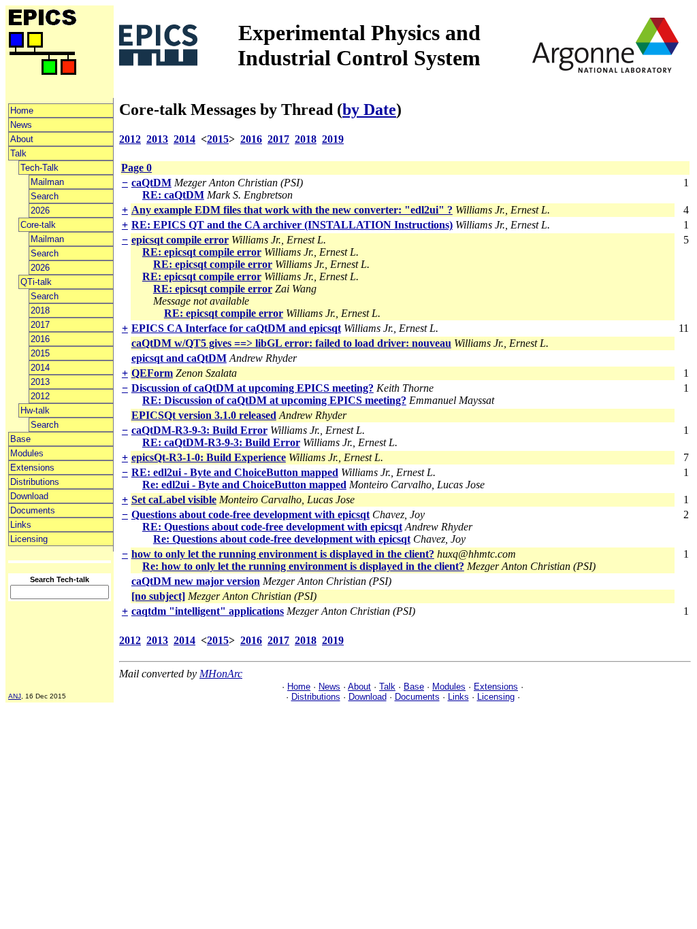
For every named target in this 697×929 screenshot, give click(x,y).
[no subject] (158, 596)
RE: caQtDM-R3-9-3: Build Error (221, 442)
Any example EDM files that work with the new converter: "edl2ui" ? (292, 210)
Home (21, 110)
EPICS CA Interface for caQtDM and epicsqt (236, 328)
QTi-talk (36, 282)
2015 (40, 353)
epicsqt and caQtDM (179, 358)
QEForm (152, 373)
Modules (27, 453)
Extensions (32, 467)
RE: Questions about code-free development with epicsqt (272, 527)
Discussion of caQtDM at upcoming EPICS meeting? (252, 388)
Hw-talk (35, 410)
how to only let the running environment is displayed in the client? (282, 554)
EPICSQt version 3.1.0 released (203, 415)
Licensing (29, 539)
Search (45, 196)
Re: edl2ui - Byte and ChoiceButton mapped (244, 484)
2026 (40, 210)
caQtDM (151, 182)
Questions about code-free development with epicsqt (250, 514)
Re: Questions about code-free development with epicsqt (281, 539)
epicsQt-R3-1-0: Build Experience (208, 457)
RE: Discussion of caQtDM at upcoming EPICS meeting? (274, 400)
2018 (40, 310)
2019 (333, 139)
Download (29, 496)
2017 (40, 325)
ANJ (14, 696)
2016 (40, 339)
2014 (40, 367)
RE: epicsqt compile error (201, 252)
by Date (369, 109)
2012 (40, 396)
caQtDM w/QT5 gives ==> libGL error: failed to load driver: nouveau (291, 343)
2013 (40, 382)
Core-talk (38, 225)
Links (20, 525)
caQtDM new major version (195, 581)
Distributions (34, 482)
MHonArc (220, 673)
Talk (18, 153)
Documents (32, 510)
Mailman (47, 182)
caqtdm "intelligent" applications (207, 611)
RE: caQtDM (173, 195)
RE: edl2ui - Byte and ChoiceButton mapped (234, 472)
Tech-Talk (39, 168)
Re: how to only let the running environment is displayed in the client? (303, 566)
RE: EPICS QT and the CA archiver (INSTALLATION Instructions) (292, 225)
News (21, 125)
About (21, 139)
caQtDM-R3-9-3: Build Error (199, 430)
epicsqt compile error (180, 240)
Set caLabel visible (173, 499)
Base (20, 439)
